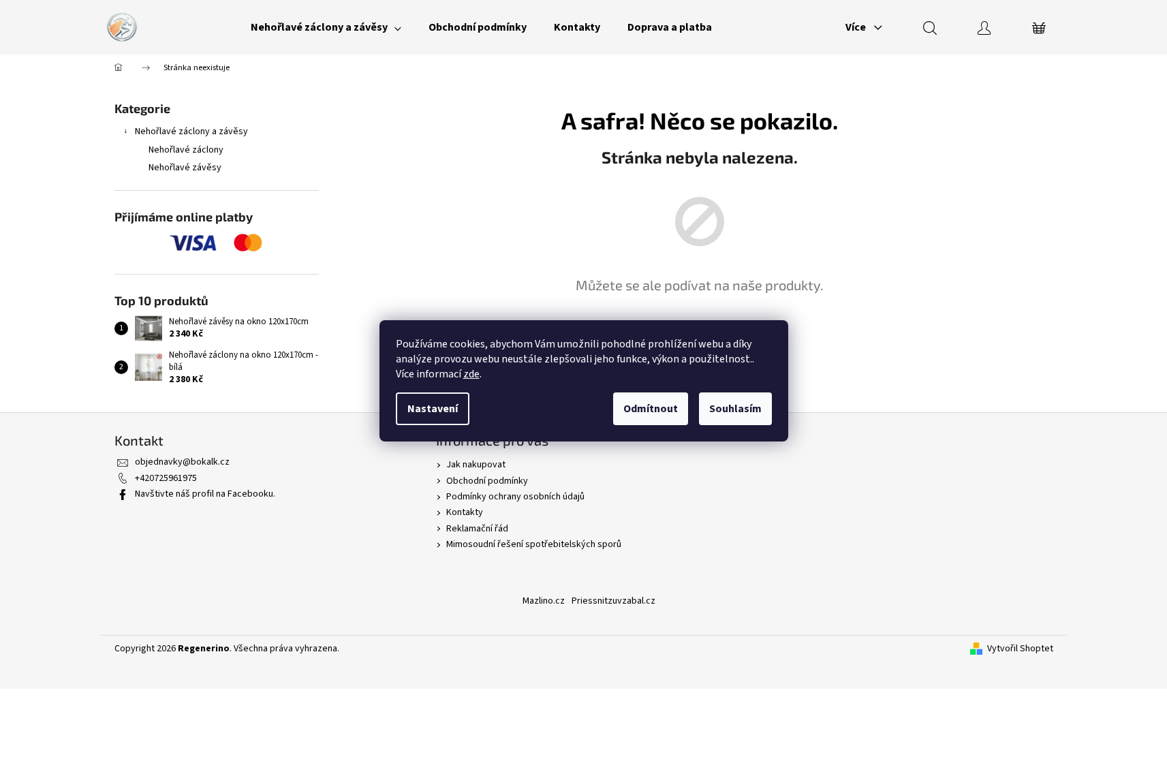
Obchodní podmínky (487, 481)
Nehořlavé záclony (186, 150)
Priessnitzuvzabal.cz (613, 601)
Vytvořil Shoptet (1020, 648)
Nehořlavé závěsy (185, 167)
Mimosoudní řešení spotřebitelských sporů (533, 544)
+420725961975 (166, 478)
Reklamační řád (477, 528)
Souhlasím (735, 408)
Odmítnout (650, 408)
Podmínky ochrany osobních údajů (515, 496)
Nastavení (432, 408)
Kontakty (464, 512)
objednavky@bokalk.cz (182, 462)
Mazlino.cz (544, 601)
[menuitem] (326, 27)
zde (471, 374)
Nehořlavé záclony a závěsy (191, 131)
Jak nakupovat (475, 464)
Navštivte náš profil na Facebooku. (205, 494)
